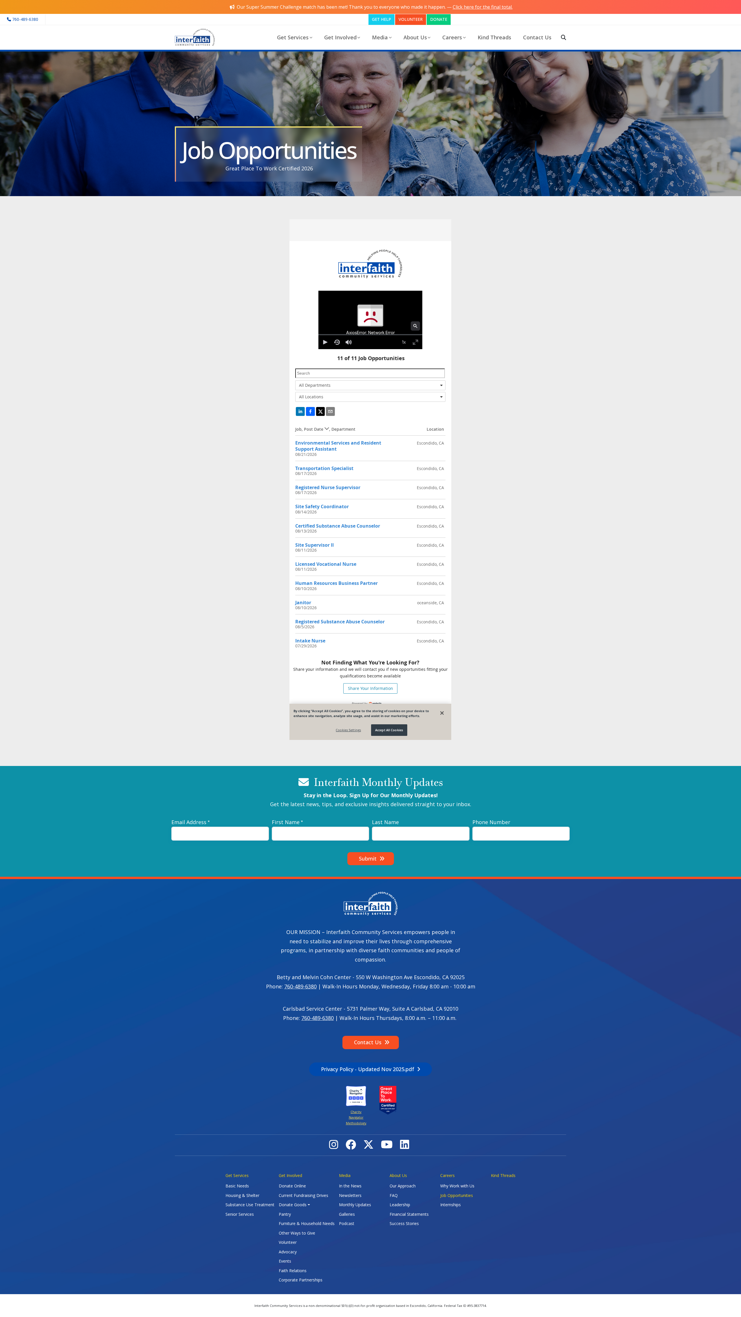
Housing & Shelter (242, 1195)
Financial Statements (409, 1214)
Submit (368, 858)
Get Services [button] (293, 37)
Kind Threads (494, 37)
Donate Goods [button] (293, 1204)
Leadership (400, 1204)
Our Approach (403, 1186)
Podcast (346, 1223)
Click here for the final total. (483, 7)
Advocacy (288, 1252)
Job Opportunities (456, 1195)
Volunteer (288, 1242)
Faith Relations (293, 1270)
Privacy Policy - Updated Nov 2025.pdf (367, 1069)
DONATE (438, 19)
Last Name (385, 822)
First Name (286, 822)
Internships (450, 1204)
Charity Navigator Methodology (356, 1117)
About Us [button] (415, 37)
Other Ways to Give (297, 1233)
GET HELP (381, 19)
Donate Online (292, 1186)
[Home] (197, 37)
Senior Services (239, 1214)
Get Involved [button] (340, 37)
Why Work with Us (457, 1186)
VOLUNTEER (411, 19)
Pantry (285, 1214)
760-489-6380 (300, 986)
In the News (350, 1186)
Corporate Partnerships (300, 1280)
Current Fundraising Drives (303, 1195)
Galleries (347, 1214)
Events (285, 1261)
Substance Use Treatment (249, 1204)
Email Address (188, 822)
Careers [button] (452, 37)
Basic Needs (237, 1186)
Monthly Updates (355, 1204)
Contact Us (537, 37)
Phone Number (491, 822)
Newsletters (350, 1195)
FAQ (394, 1195)
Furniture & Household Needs (307, 1223)
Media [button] (380, 37)
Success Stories (404, 1223)
